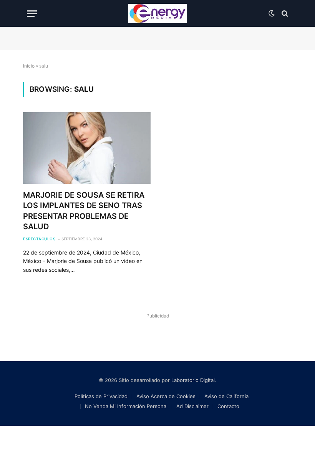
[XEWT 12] (157, 13)
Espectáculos (39, 238)
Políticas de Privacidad (101, 396)
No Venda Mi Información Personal (126, 406)
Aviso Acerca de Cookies (166, 396)
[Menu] (32, 13)
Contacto (228, 406)
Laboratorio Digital (193, 380)
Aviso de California (226, 396)
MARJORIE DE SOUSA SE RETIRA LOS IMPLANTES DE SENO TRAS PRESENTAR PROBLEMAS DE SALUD (83, 210)
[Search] (284, 13)
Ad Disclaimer (192, 406)
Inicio (29, 66)
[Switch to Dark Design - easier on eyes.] (272, 13)
